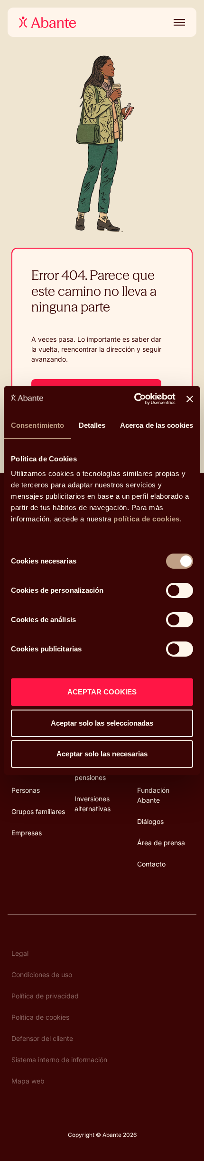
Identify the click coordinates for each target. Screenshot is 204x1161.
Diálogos (150, 821)
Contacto (151, 864)
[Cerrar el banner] (189, 399)
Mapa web (28, 1081)
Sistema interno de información (59, 1060)
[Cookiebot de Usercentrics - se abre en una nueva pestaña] (134, 399)
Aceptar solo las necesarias (102, 754)
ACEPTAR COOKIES (102, 692)
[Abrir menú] (177, 22)
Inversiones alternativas (92, 804)
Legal (19, 953)
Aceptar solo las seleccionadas (102, 723)
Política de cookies (40, 1017)
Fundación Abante (153, 795)
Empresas (26, 833)
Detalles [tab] (92, 425)
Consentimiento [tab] (37, 425)
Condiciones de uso (41, 974)
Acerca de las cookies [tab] (156, 425)
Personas (25, 790)
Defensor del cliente (42, 1038)
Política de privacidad (45, 996)
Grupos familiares (38, 811)
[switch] (179, 590)
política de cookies (146, 519)
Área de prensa (161, 843)
